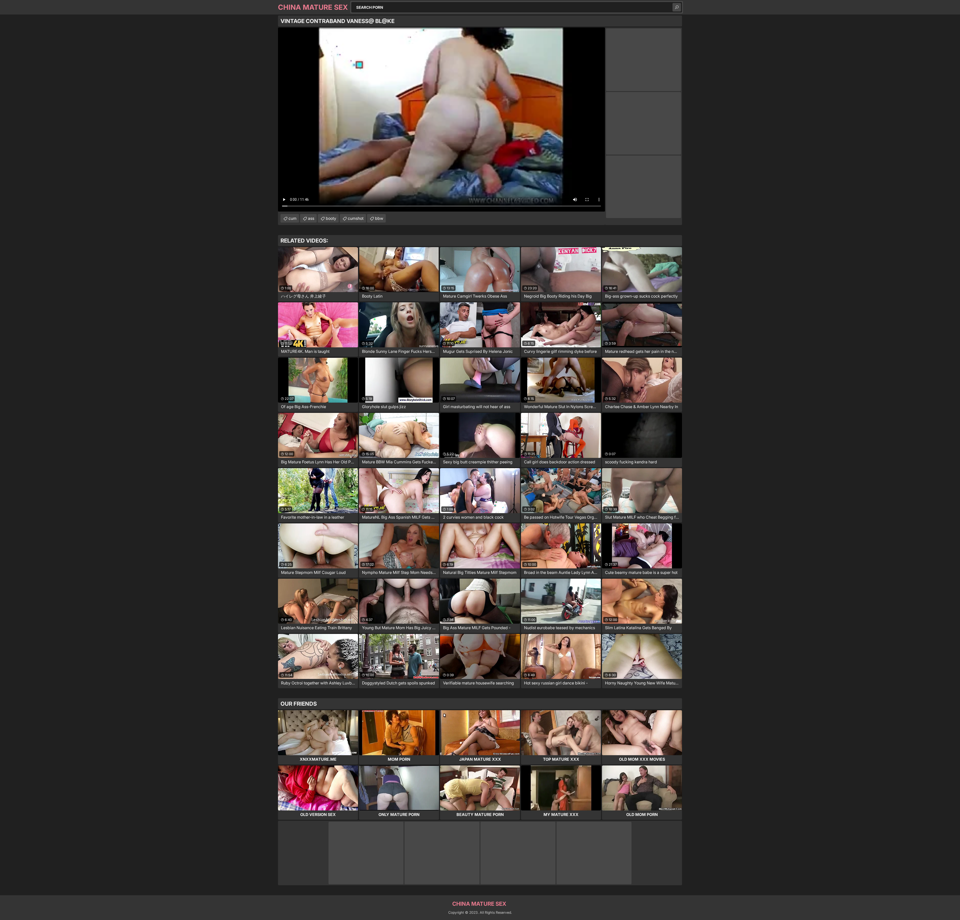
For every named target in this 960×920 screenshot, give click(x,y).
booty (331, 218)
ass (311, 218)
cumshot (356, 218)
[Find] (676, 7)
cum (292, 218)
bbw (379, 218)
